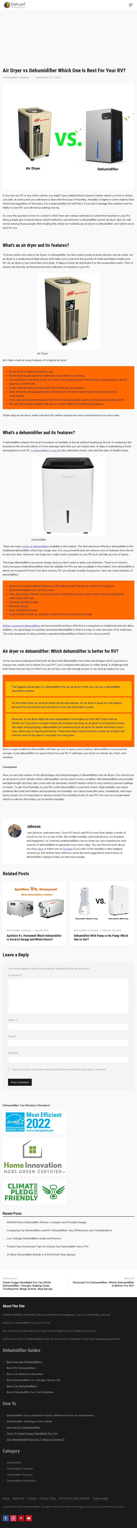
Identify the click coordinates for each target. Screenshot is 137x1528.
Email (12, 1036)
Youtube (68, 848)
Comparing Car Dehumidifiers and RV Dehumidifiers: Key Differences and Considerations (59, 1230)
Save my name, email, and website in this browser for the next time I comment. (59, 1069)
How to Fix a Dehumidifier (23, 1427)
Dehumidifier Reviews (20, 1474)
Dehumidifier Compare (16, 77)
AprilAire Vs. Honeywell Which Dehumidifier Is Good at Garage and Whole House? (34, 937)
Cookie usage (100, 1498)
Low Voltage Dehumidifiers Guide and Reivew (34, 1238)
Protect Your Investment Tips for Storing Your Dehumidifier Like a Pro (48, 1246)
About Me (18, 1498)
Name (12, 1020)
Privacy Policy (47, 1498)
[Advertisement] (68, 35)
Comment (15, 975)
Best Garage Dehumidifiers (24, 1362)
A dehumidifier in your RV (46, 450)
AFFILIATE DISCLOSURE (74, 1498)
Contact (32, 1498)
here (40, 848)
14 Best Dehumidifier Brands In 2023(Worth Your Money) (41, 1254)
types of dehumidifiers (35, 546)
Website (13, 1053)
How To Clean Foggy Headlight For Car (32, 1433)
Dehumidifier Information (21, 1480)
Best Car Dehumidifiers (22, 1386)
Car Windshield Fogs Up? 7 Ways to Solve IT (36, 1439)
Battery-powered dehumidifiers (21, 625)
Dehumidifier (14, 1462)
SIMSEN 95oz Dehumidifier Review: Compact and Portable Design (46, 1222)
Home (6, 1498)
